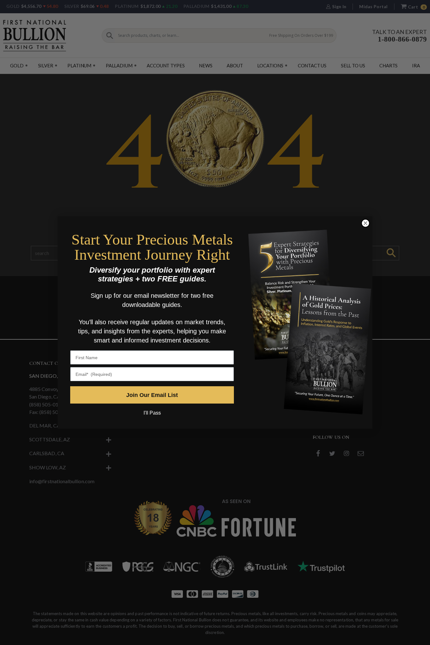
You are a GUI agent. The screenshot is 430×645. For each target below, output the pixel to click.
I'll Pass (152, 413)
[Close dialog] (365, 223)
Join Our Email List (152, 395)
